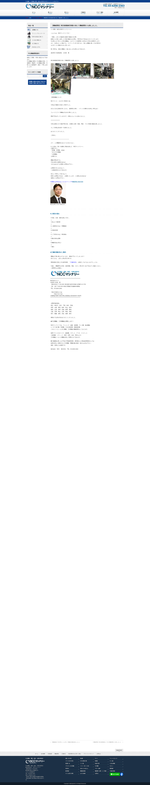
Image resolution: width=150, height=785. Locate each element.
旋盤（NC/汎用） (68, 758)
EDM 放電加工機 (83, 760)
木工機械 (96, 765)
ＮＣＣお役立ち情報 (69, 773)
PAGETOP (119, 750)
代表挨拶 (50, 753)
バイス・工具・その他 (84, 765)
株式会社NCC (73, 783)
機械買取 (57, 753)
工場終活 (63, 753)
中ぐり (96, 758)
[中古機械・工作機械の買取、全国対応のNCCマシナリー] (40, 6)
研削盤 (96, 760)
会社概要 (43, 753)
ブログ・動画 (35, 17)
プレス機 (82, 763)
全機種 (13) (35, 30)
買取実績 (40, 17)
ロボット (111, 765)
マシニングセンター (114, 758)
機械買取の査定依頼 (77, 181)
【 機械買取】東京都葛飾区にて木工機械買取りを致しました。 (107, 742)
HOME (27, 17)
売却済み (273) (36, 47)
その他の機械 (112, 763)
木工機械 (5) (35, 43)
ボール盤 (111, 760)
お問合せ (99, 753)
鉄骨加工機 (97, 763)
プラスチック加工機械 (69, 765)
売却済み (67, 768)
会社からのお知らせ (84, 768)
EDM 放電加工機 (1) (37, 36)
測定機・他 (67, 763)
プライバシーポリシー (89, 753)
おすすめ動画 (82, 773)
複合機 (81, 758)
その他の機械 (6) (36, 40)
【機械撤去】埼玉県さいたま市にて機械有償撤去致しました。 (65, 742)
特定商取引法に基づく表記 (74, 753)
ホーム (36, 753)
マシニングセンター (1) (38, 33)
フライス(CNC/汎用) (69, 760)
